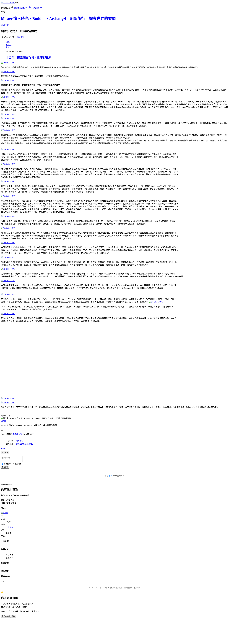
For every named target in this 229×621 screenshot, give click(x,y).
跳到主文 (5, 25)
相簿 (8, 42)
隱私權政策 (128, 588)
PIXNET (96, 588)
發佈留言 (5, 467)
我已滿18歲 (6, 616)
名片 (8, 47)
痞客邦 (15, 434)
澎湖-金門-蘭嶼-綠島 (24, 444)
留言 (21, 434)
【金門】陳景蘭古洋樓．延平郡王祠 (29, 57)
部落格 (8, 45)
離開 (13, 616)
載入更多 (5, 453)
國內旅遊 (19, 441)
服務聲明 (137, 588)
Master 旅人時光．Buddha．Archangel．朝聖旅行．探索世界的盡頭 (58, 18)
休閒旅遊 (20, 37)
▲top (3, 448)
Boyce (3, 421)
